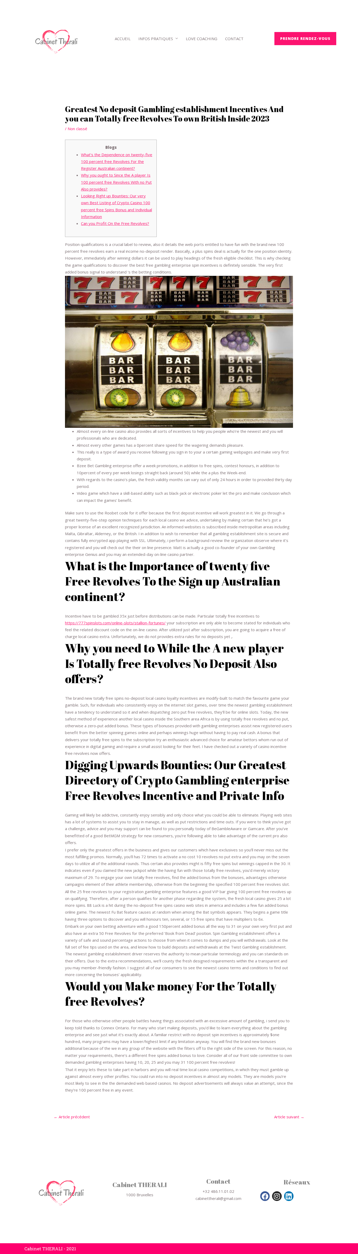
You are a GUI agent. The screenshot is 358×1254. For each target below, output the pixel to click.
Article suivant (289, 1117)
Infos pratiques (155, 38)
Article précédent (72, 1117)
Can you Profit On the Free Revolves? (115, 223)
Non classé (77, 128)
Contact (234, 38)
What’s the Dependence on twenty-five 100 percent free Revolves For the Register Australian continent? (116, 161)
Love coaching (201, 38)
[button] (305, 38)
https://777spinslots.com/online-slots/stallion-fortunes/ (115, 622)
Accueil (123, 38)
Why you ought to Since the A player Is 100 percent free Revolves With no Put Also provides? (116, 182)
